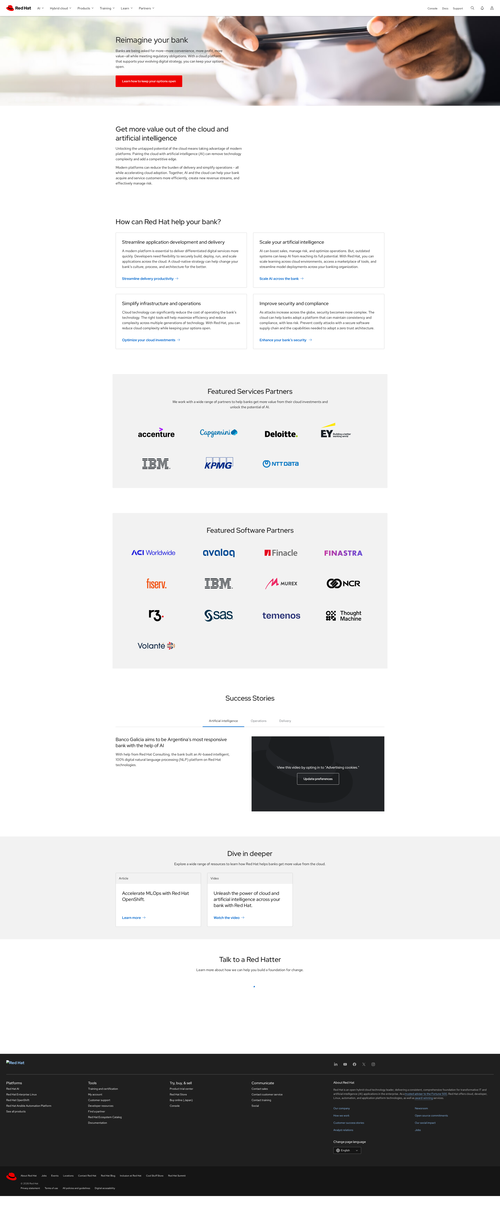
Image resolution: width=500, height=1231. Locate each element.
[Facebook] (354, 1185)
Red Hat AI (12, 1208)
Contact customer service (267, 1214)
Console (433, 8)
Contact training (261, 1219)
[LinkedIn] (335, 1185)
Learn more (131, 917)
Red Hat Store (178, 1214)
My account (95, 1214)
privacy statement (239, 1142)
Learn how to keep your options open (149, 81)
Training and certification (103, 1208)
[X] (364, 1185)
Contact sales (260, 1208)
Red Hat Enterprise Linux (21, 1214)
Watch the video (227, 917)
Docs (445, 8)
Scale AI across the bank (279, 278)
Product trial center (181, 1208)
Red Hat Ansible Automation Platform (28, 1225)
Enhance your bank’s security (283, 340)
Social (255, 1225)
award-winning (424, 1217)
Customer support (99, 1219)
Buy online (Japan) (181, 1219)
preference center (203, 1142)
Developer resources (100, 1225)
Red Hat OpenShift (17, 1219)
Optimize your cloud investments (148, 340)
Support (458, 8)
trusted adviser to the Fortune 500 (426, 1213)
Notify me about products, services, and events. (199, 1129)
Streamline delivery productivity (148, 278)
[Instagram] (373, 1185)
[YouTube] (345, 1185)
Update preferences (318, 779)
